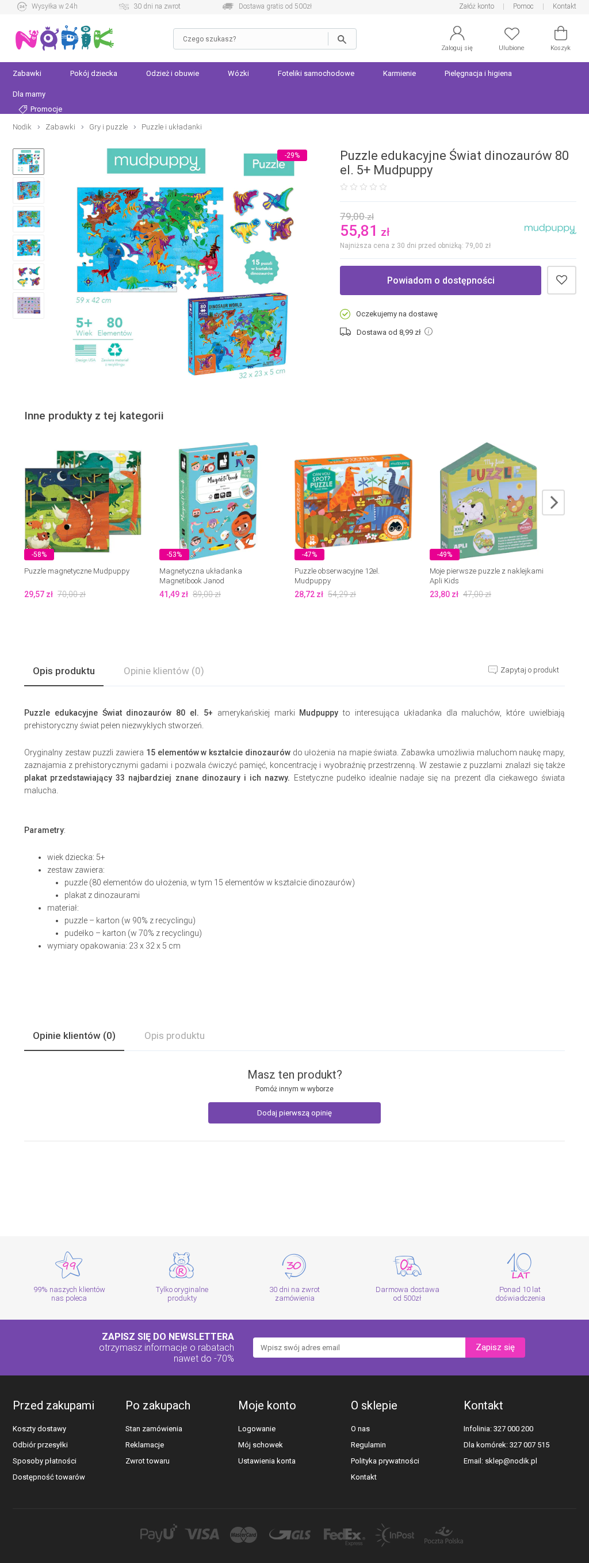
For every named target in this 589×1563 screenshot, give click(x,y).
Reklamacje (144, 1444)
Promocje (45, 109)
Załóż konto (476, 6)
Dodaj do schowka (561, 280)
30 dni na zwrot (157, 6)
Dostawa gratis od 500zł (275, 6)
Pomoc (523, 6)
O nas (360, 1428)
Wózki (238, 73)
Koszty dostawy (39, 1428)
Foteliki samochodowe (316, 73)
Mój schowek (260, 1444)
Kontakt (564, 6)
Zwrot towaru (147, 1461)
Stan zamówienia (153, 1428)
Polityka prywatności (385, 1461)
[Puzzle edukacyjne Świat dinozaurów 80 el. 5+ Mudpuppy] (183, 264)
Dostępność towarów (49, 1477)
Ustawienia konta (267, 1461)
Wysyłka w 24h (55, 6)
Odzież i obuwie (172, 73)
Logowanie (257, 1428)
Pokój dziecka (93, 73)
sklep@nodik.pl (511, 1461)
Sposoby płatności (45, 1461)
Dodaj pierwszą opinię (294, 1113)
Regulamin (368, 1444)
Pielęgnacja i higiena (478, 73)
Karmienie (399, 73)
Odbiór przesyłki (40, 1444)
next (553, 502)
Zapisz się (495, 1347)
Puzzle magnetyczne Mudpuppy (76, 571)
